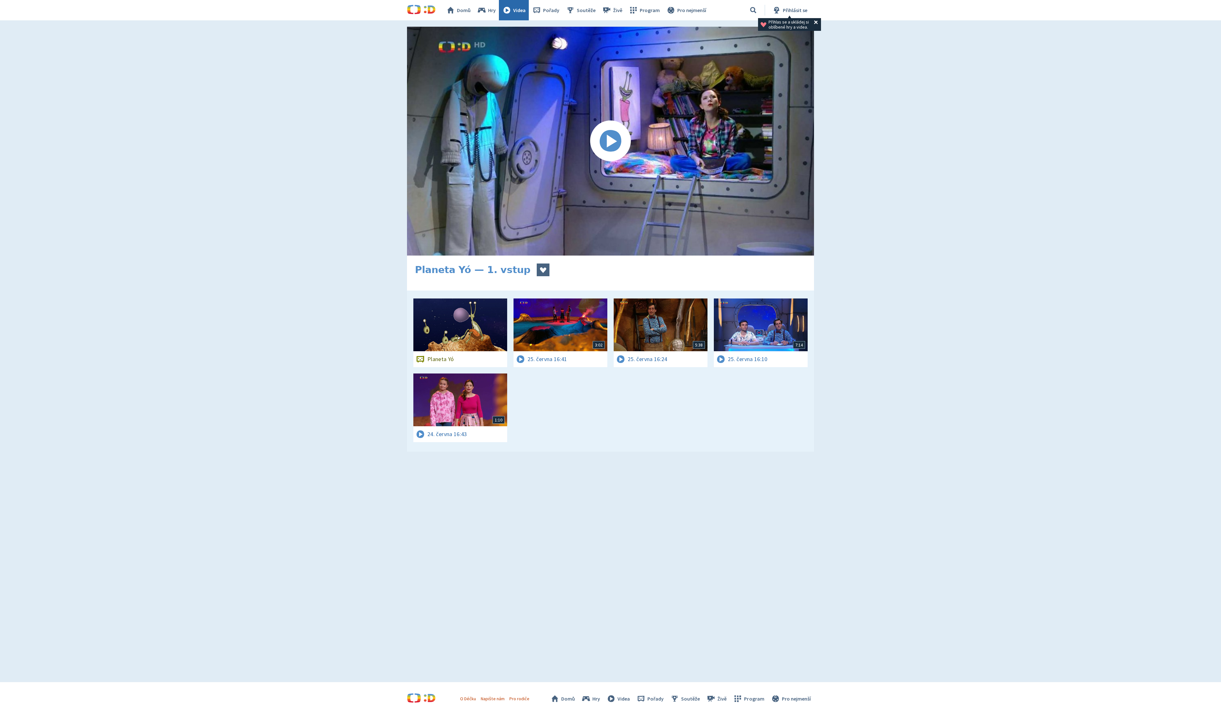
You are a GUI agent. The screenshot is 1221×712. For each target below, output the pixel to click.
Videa (519, 10)
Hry (492, 10)
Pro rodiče (519, 699)
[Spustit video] (610, 141)
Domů (464, 10)
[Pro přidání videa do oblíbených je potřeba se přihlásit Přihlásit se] (543, 270)
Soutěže (586, 10)
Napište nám (492, 699)
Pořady (551, 10)
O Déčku (468, 699)
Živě (617, 10)
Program (650, 10)
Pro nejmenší (691, 10)
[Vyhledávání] (753, 10)
